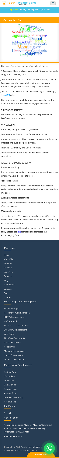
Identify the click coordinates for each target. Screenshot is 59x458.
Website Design (11, 309)
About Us (8, 259)
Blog (6, 281)
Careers (7, 298)
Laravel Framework (12, 343)
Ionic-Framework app (13, 398)
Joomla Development (13, 355)
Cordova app (10, 402)
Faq (6, 293)
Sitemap (8, 289)
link (19, 232)
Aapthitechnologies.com (19, 3)
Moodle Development (14, 360)
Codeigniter (9, 347)
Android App (10, 372)
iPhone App (9, 376)
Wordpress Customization (16, 326)
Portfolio (8, 268)
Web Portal (9, 334)
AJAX (7, 95)
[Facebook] (5, 413)
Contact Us (9, 285)
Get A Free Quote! (41, 455)
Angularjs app (10, 389)
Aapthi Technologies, (30, 447)
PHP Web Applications (14, 317)
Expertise (8, 272)
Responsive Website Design (17, 313)
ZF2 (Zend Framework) (14, 338)
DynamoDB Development (15, 330)
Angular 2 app (10, 393)
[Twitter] (10, 413)
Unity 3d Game (11, 385)
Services (8, 264)
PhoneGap (9, 381)
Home (6, 255)
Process (8, 276)
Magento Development (14, 351)
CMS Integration (11, 321)
